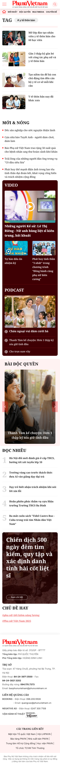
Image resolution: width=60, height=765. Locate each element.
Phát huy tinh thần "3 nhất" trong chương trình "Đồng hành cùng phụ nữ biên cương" (43, 269)
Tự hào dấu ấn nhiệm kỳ (13, 261)
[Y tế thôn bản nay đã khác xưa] (13, 102)
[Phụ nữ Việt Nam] (20, 643)
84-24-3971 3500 (23, 676)
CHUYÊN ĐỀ (51, 12)
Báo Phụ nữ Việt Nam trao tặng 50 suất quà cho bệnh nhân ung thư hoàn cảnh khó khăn (31, 149)
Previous (5, 406)
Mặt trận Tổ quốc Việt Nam (22, 734)
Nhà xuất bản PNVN (38, 739)
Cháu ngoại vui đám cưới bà (28, 331)
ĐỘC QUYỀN (24, 12)
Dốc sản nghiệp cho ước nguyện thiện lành (30, 130)
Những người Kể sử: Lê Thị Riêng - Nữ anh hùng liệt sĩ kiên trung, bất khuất (29, 231)
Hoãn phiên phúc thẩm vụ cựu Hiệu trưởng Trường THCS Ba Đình (31, 503)
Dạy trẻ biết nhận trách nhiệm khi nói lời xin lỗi (32, 489)
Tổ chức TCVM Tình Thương (30, 748)
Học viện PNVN (45, 743)
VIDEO (11, 185)
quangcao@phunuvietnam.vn (36, 703)
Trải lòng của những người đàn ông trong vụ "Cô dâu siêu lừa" (31, 160)
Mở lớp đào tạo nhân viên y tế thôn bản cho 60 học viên (41, 36)
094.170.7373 (27, 684)
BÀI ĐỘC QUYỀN (21, 364)
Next (55, 406)
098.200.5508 (33, 699)
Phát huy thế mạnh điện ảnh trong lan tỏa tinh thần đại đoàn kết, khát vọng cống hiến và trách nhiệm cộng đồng (30, 173)
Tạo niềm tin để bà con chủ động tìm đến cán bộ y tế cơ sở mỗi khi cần (42, 80)
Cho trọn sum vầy (19, 351)
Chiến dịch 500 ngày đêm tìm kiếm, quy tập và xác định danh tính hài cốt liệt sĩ (29, 557)
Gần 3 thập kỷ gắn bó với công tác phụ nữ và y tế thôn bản (42, 57)
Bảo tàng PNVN (18, 739)
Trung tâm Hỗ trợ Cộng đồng (20, 743)
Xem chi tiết (17, 597)
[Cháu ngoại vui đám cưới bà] (30, 312)
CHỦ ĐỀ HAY (15, 608)
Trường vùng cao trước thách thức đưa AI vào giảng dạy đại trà (30, 474)
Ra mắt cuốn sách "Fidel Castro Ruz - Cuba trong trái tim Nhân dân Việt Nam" (32, 520)
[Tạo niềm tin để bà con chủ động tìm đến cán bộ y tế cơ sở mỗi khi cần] (13, 80)
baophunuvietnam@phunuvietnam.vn (28, 688)
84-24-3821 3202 (11, 680)
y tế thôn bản (27, 20)
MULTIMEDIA (38, 12)
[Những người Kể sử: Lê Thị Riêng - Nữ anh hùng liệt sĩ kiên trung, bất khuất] (30, 207)
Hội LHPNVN (44, 734)
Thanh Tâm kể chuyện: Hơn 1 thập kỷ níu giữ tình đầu (31, 342)
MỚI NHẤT (12, 12)
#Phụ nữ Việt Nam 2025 (16, 620)
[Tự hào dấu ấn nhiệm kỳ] (16, 248)
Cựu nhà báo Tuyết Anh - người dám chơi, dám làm (29, 139)
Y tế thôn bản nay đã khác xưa (40, 98)
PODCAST (14, 289)
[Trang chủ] (4, 12)
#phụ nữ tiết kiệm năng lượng (20, 615)
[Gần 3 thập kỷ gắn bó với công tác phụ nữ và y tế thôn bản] (13, 59)
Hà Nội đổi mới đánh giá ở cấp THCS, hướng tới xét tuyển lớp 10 (32, 460)
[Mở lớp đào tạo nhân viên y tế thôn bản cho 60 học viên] (13, 38)
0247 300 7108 (38, 708)
